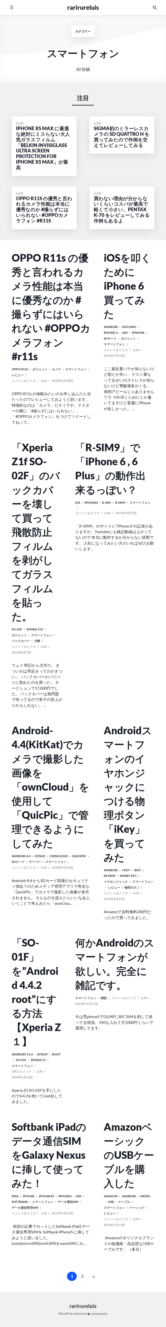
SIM (125, 332)
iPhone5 (65, 1196)
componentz (98, 1313)
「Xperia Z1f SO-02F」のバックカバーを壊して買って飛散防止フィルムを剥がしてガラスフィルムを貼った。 (36, 531)
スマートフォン (75, 369)
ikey (137, 870)
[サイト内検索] (154, 7)
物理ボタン (132, 887)
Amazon (111, 1196)
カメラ (56, 369)
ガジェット (40, 369)
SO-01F (21, 1060)
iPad (15, 1196)
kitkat (40, 856)
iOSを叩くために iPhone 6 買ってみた (127, 286)
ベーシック (136, 1207)
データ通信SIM (68, 1202)
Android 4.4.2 (22, 1054)
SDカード (18, 861)
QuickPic (79, 856)
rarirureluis (83, 7)
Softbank (20, 1202)
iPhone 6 (111, 332)
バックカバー (21, 641)
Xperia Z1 (38, 1060)
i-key (126, 870)
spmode (138, 332)
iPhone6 (91, 502)
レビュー (18, 375)
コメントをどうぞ (24, 381)
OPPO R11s (20, 369)
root (56, 1054)
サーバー (35, 861)
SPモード (110, 338)
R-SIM (106, 502)
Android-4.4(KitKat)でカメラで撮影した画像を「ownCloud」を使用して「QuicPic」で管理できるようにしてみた (50, 786)
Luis (19, 123)
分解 (37, 641)
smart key (128, 876)
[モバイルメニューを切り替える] (11, 7)
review (109, 876)
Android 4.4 (21, 856)
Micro (145, 1196)
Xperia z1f (34, 629)
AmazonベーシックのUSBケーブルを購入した (129, 1155)
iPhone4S (46, 1196)
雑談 (104, 998)
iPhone (29, 1196)
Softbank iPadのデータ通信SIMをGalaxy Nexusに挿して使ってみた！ (49, 1155)
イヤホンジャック (116, 881)
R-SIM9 (120, 502)
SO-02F (17, 629)
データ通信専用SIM (25, 1207)
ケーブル (124, 1202)
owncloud (59, 856)
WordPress (66, 1313)
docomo (129, 327)
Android (111, 327)
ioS (77, 502)
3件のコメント (22, 1072)
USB (111, 1202)
